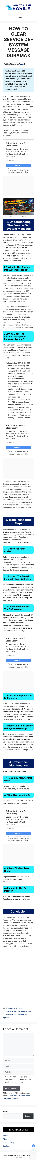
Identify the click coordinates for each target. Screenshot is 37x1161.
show (22, 64)
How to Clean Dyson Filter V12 (18, 1011)
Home (5, 1136)
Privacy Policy (8, 1143)
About (5, 1139)
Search (28, 1116)
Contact (6, 1146)
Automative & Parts (14, 1008)
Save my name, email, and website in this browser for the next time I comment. (18, 1079)
